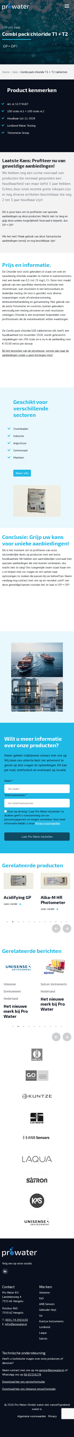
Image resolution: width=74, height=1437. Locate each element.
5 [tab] (29, 922)
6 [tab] (34, 922)
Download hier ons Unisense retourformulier (29, 1389)
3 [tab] (18, 922)
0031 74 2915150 (16, 1320)
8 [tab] (45, 922)
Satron (43, 1338)
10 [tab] (56, 922)
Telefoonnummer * (15, 795)
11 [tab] (61, 922)
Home (6, 72)
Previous (56, 928)
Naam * (8, 780)
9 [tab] (50, 922)
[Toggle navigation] (67, 6)
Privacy (52, 1416)
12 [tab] (66, 922)
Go (41, 1315)
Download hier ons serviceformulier (23, 1381)
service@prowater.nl (51, 1370)
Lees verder (11, 904)
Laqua (43, 1332)
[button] (5, 1271)
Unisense (44, 1292)
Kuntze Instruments (51, 1321)
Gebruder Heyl (47, 1309)
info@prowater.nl (16, 1324)
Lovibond (44, 1327)
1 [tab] (7, 922)
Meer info (22, 473)
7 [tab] (39, 922)
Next (67, 928)
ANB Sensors (47, 1304)
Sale (15, 72)
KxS (41, 1298)
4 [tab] (23, 922)
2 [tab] (13, 922)
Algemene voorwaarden (31, 1416)
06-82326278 (32, 1374)
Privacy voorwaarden (47, 823)
